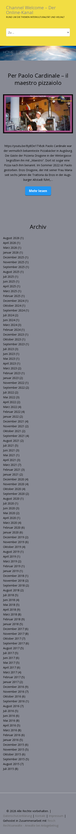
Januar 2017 (11, 682)
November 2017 (13, 634)
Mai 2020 (9, 513)
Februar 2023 (11, 373)
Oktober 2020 (12, 489)
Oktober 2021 (12, 431)
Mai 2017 (9, 663)
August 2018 (11, 590)
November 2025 (13, 262)
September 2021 (14, 436)
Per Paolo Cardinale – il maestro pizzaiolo (38, 79)
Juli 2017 (8, 653)
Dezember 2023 (13, 334)
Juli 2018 (8, 595)
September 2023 (14, 344)
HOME (8, 52)
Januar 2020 (11, 532)
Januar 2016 (11, 740)
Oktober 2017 (12, 638)
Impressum (56, 816)
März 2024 (10, 325)
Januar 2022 (11, 416)
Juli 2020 (8, 503)
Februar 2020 (11, 527)
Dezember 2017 (13, 629)
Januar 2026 (11, 252)
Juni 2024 (9, 320)
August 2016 (11, 706)
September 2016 (14, 701)
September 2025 (14, 267)
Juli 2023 (8, 349)
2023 (23, 52)
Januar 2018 (11, 624)
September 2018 (14, 585)
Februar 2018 (11, 619)
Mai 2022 (9, 397)
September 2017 (14, 643)
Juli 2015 (8, 769)
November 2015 (13, 749)
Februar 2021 (11, 469)
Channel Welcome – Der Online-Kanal (31, 9)
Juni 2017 (9, 658)
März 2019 (10, 561)
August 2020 (11, 498)
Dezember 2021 (13, 421)
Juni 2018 (9, 600)
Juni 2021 (9, 450)
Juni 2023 (9, 354)
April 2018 (9, 609)
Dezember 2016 (13, 687)
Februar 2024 (11, 330)
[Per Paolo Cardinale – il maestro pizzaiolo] (38, 113)
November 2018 (13, 580)
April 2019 (9, 556)
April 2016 (9, 725)
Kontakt (40, 816)
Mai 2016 (9, 720)
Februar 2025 (11, 296)
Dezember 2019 (13, 537)
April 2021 (9, 460)
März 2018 (10, 614)
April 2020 (9, 518)
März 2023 (10, 368)
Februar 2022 (11, 412)
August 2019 (11, 552)
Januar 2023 (11, 378)
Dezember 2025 (13, 257)
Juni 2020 (9, 508)
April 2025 (9, 286)
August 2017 (11, 648)
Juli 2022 (8, 392)
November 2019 (13, 542)
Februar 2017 (11, 677)
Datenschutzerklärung (17, 816)
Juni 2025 (9, 281)
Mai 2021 (9, 455)
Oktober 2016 (12, 696)
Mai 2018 (9, 605)
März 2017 (10, 672)
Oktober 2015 (12, 754)
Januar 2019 (11, 571)
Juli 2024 (8, 315)
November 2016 (13, 691)
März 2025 (10, 291)
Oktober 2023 (12, 339)
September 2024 (14, 310)
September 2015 (14, 759)
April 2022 (9, 402)
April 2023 (9, 363)
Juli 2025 (8, 276)
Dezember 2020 (13, 479)
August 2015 (11, 764)
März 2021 (10, 465)
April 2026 (9, 243)
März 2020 (10, 523)
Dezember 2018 (13, 576)
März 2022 (10, 407)
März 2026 (10, 248)
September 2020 (14, 494)
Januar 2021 (11, 474)
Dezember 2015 (13, 745)
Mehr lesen (38, 191)
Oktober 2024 (12, 305)
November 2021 (13, 426)
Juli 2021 (8, 445)
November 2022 (13, 383)
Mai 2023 (9, 359)
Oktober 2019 (12, 547)
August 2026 (11, 238)
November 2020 (13, 484)
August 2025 (11, 272)
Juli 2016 (8, 711)
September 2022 (14, 387)
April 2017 (9, 667)
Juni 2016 (9, 716)
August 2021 (11, 441)
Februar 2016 (11, 735)
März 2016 (10, 730)
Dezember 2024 (13, 301)
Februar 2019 (11, 566)
